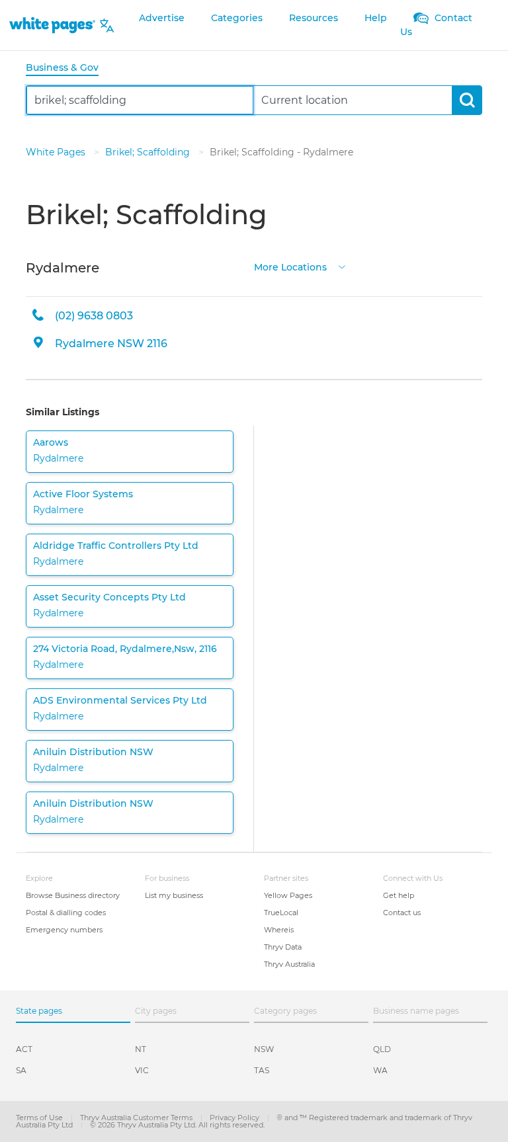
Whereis (279, 929)
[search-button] (467, 100)
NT (140, 1049)
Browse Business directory (73, 895)
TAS (261, 1070)
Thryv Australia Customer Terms (137, 1117)
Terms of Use (40, 1117)
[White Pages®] (52, 25)
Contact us (402, 912)
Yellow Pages (288, 895)
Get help (398, 895)
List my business (174, 895)
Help (375, 18)
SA (21, 1070)
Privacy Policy (235, 1117)
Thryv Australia (289, 964)
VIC (142, 1070)
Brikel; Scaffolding (148, 152)
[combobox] (139, 100)
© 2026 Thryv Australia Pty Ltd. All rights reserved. (177, 1124)
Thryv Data (283, 947)
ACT (24, 1049)
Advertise (162, 18)
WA (380, 1070)
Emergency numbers (64, 929)
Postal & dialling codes (66, 912)
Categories (237, 18)
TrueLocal (281, 912)
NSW (264, 1049)
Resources (313, 18)
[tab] (67, 68)
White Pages (57, 152)
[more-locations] (342, 266)
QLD (382, 1049)
